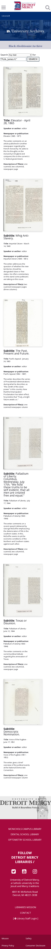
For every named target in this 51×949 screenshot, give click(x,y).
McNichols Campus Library (24, 829)
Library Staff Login (27, 918)
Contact (25, 913)
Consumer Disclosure (35, 945)
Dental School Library (25, 834)
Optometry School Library (25, 839)
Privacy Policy (8, 945)
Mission (5, 938)
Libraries (5, 16)
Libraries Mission (25, 907)
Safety (28, 938)
